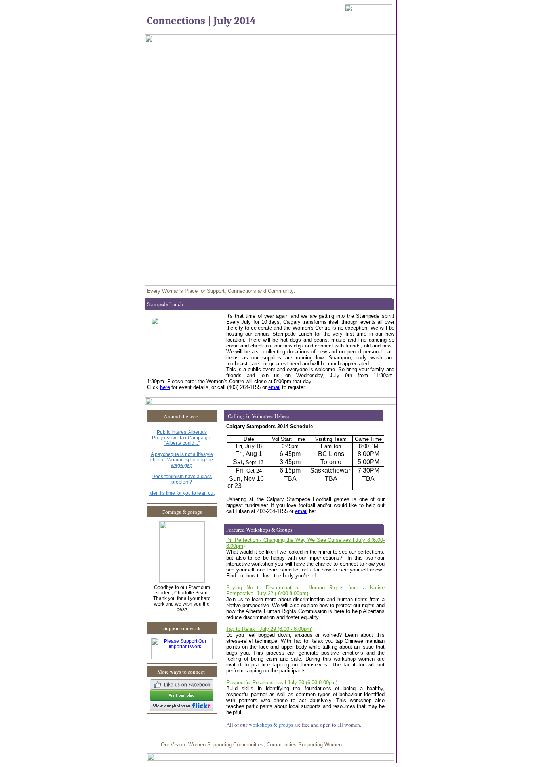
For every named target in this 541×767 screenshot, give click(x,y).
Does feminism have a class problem (182, 479)
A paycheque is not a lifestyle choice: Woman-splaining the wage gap (181, 460)
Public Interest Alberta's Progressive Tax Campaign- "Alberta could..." (182, 437)
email (274, 387)
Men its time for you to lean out (182, 493)
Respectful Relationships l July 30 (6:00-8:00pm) (281, 682)
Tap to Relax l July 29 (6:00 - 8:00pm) (269, 629)
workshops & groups (271, 724)
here (165, 387)
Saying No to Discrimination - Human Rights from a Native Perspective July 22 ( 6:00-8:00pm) (305, 590)
